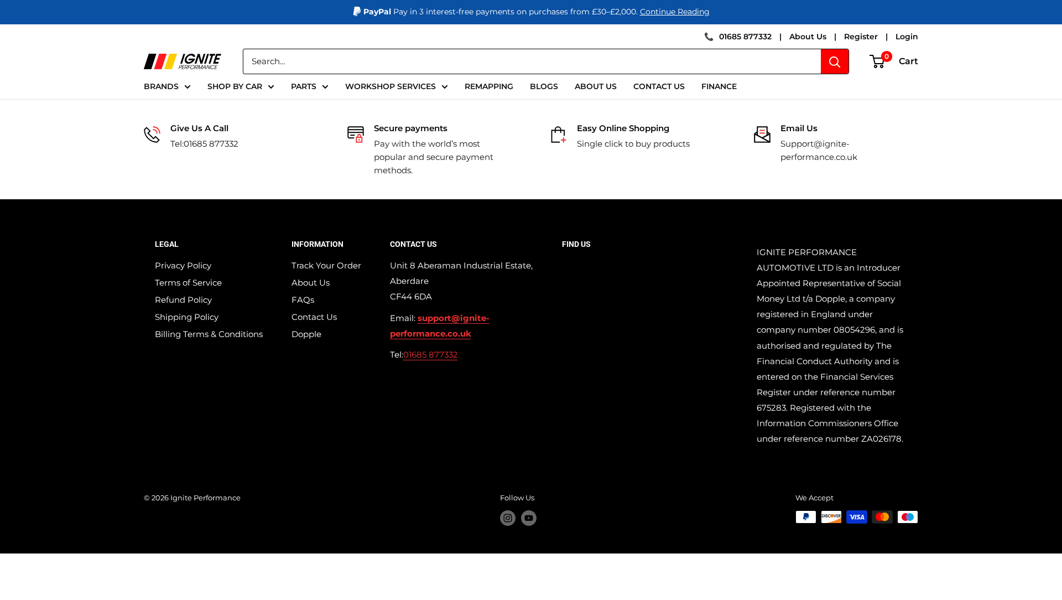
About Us (807, 37)
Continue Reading (675, 12)
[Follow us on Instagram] (508, 518)
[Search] (834, 61)
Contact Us (314, 317)
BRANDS (161, 86)
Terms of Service (188, 282)
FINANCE (719, 86)
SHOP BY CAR (234, 86)
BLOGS (544, 86)
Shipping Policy (186, 317)
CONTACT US (659, 86)
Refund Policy (183, 299)
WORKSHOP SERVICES (390, 86)
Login (907, 37)
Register (861, 37)
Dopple (306, 334)
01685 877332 (745, 37)
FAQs (302, 299)
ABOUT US (596, 86)
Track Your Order (326, 265)
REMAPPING (489, 86)
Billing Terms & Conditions (209, 334)
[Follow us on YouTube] (529, 518)
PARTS (303, 86)
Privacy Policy (183, 265)
